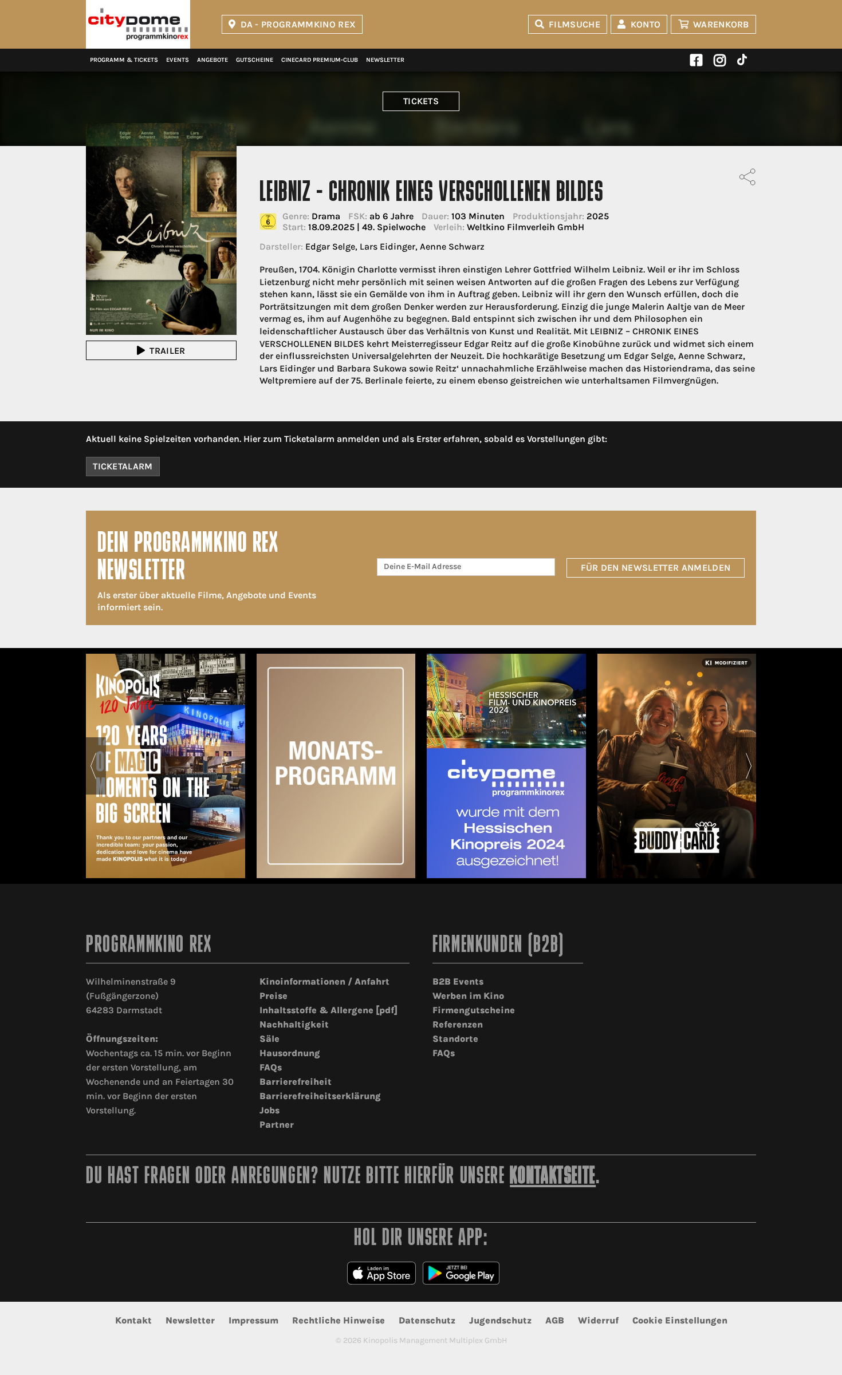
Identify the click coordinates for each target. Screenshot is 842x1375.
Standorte (455, 1038)
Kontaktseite (553, 1177)
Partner (276, 1124)
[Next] (749, 766)
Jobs (269, 1110)
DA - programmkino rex (298, 24)
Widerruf (598, 1320)
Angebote (212, 60)
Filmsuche (574, 24)
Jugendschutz (500, 1320)
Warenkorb (721, 24)
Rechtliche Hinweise (338, 1320)
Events (177, 60)
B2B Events (457, 981)
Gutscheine (254, 60)
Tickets (421, 101)
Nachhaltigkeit (294, 1024)
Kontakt (133, 1320)
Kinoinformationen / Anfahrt (324, 981)
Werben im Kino (468, 995)
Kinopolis (138, 24)
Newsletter (385, 60)
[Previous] (93, 766)
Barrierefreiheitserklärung (320, 1095)
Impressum (253, 1320)
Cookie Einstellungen (679, 1320)
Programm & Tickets (124, 60)
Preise (273, 995)
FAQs (270, 1067)
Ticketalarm (123, 466)
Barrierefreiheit (295, 1081)
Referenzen (457, 1024)
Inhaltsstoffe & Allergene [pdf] (328, 1010)
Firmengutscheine (473, 1010)
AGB (554, 1320)
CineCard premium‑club (319, 60)
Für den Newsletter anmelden (656, 567)
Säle (269, 1038)
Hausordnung (289, 1053)
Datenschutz (427, 1320)
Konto (646, 24)
